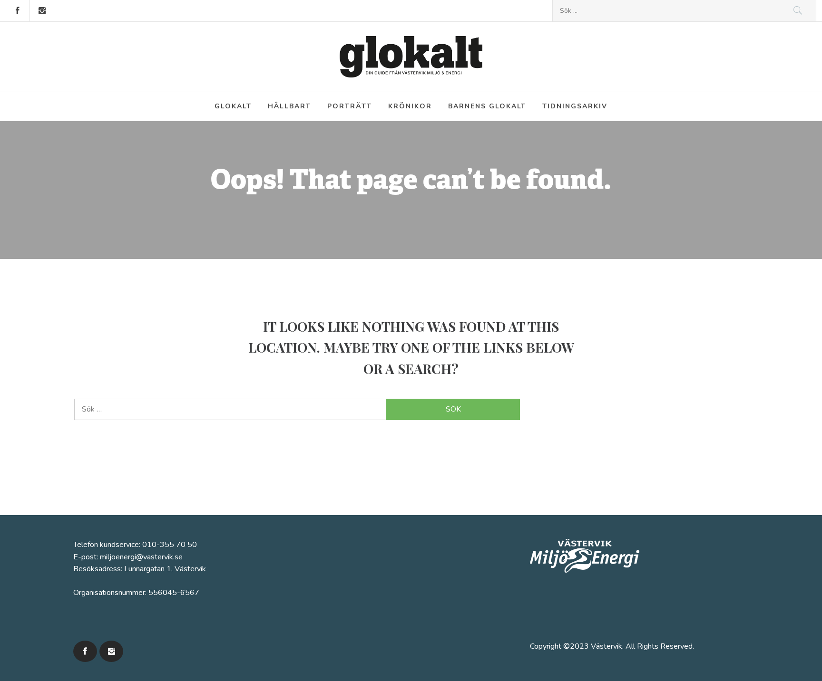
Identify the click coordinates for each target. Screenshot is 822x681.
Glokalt (233, 106)
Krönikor (410, 106)
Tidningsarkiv (574, 106)
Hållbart (289, 106)
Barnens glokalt (487, 106)
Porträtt (349, 106)
